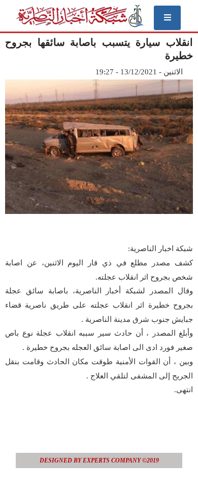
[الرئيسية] (79, 16)
